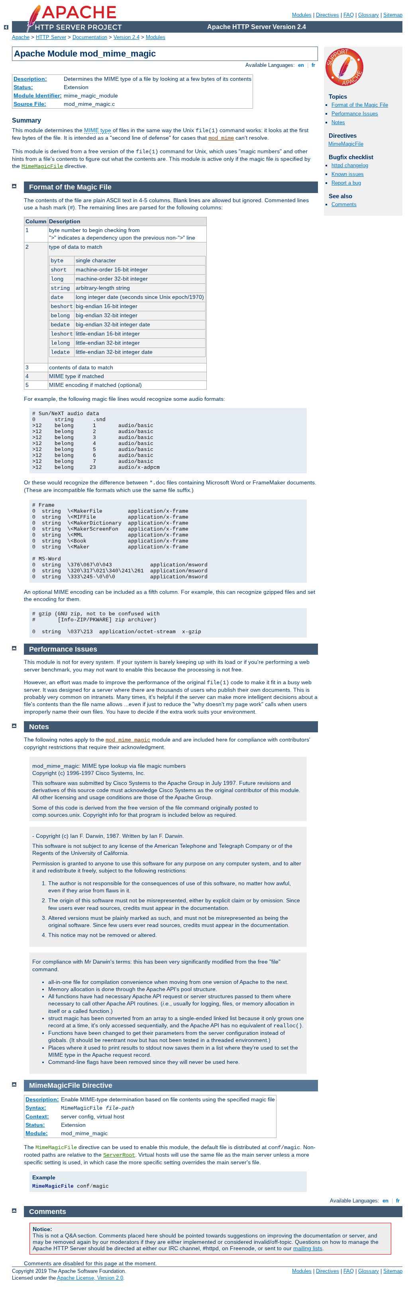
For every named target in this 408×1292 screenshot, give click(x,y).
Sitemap (392, 15)
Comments (344, 204)
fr (313, 65)
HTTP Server (51, 37)
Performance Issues (355, 114)
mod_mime (221, 138)
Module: (37, 1133)
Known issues (348, 174)
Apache (20, 37)
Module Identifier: (38, 95)
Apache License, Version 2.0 (90, 1278)
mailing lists (307, 1248)
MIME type (97, 130)
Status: (23, 87)
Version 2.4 (126, 37)
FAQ (348, 15)
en (301, 65)
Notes (338, 122)
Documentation (90, 37)
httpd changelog (350, 165)
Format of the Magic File (360, 105)
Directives (327, 15)
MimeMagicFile (42, 166)
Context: (37, 1116)
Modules (302, 15)
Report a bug (346, 183)
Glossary (368, 15)
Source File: (30, 104)
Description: (30, 79)
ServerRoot (119, 1155)
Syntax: (36, 1108)
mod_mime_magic (128, 740)
